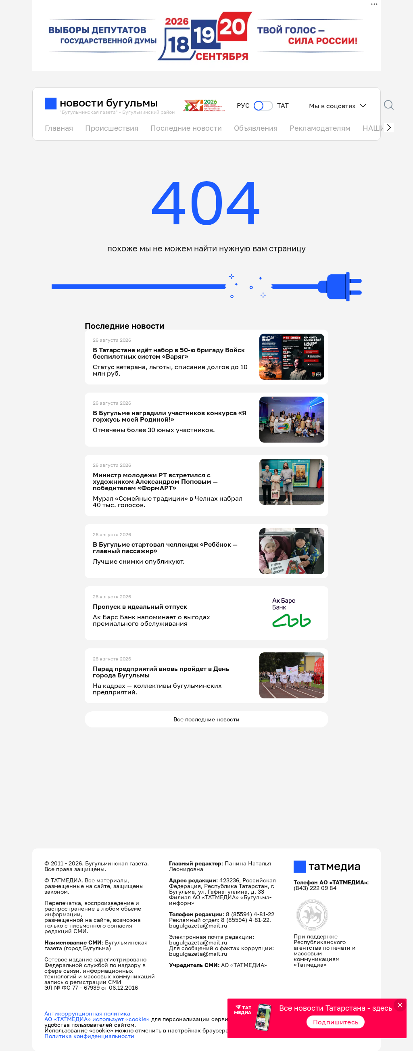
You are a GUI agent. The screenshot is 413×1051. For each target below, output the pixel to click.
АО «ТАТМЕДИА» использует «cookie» (97, 1018)
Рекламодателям (320, 127)
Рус (243, 105)
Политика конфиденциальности (89, 1035)
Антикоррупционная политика (87, 1013)
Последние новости (186, 127)
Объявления (255, 127)
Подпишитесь (336, 1022)
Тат (283, 105)
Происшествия (111, 127)
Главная (59, 127)
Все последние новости (206, 719)
